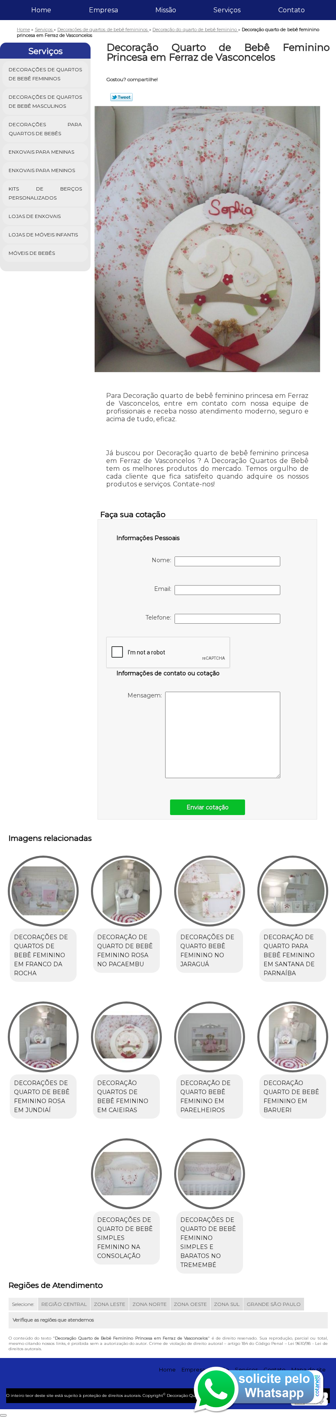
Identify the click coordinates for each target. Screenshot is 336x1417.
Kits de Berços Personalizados (45, 193)
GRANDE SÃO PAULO (274, 1304)
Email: (164, 589)
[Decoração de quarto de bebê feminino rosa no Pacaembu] (126, 887)
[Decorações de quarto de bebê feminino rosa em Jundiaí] (43, 1033)
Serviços (227, 10)
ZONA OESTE (190, 1304)
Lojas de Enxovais (35, 216)
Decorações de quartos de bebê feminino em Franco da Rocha (41, 955)
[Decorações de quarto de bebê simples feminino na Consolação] (126, 1170)
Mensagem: (146, 695)
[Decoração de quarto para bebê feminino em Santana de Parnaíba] (292, 887)
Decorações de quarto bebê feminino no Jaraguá (207, 950)
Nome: (163, 560)
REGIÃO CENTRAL (64, 1304)
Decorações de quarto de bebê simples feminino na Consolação (125, 1238)
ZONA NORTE (149, 1304)
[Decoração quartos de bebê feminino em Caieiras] (126, 1033)
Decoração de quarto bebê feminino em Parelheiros (205, 1096)
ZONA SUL (227, 1304)
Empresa (103, 10)
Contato (291, 10)
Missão (165, 10)
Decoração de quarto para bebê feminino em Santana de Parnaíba (289, 955)
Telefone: (160, 617)
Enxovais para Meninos (42, 170)
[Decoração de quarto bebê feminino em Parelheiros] (209, 1033)
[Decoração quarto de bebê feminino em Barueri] (292, 1033)
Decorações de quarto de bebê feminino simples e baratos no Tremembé (208, 1242)
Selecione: (23, 1304)
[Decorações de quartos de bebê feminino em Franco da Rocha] (43, 887)
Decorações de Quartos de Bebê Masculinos (45, 101)
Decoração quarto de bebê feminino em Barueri (291, 1096)
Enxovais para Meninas (41, 152)
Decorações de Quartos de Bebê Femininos (45, 74)
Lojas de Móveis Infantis (43, 235)
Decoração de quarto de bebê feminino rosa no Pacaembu (125, 950)
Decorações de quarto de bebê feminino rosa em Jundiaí (42, 1096)
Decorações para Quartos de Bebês (45, 128)
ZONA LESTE (109, 1304)
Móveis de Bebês (32, 253)
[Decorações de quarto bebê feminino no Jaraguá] (209, 887)
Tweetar (121, 97)
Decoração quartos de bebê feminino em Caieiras (122, 1096)
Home (41, 10)
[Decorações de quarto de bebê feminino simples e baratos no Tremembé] (209, 1170)
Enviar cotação (207, 807)
